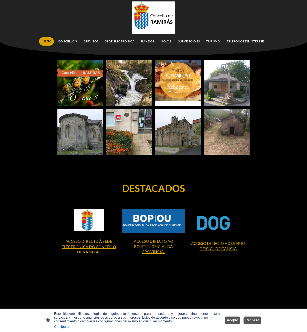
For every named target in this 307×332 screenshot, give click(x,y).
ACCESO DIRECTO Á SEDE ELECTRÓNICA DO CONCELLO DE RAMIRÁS (89, 246)
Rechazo (252, 320)
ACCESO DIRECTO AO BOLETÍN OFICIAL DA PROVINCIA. (153, 246)
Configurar (62, 326)
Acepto (232, 320)
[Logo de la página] (153, 17)
